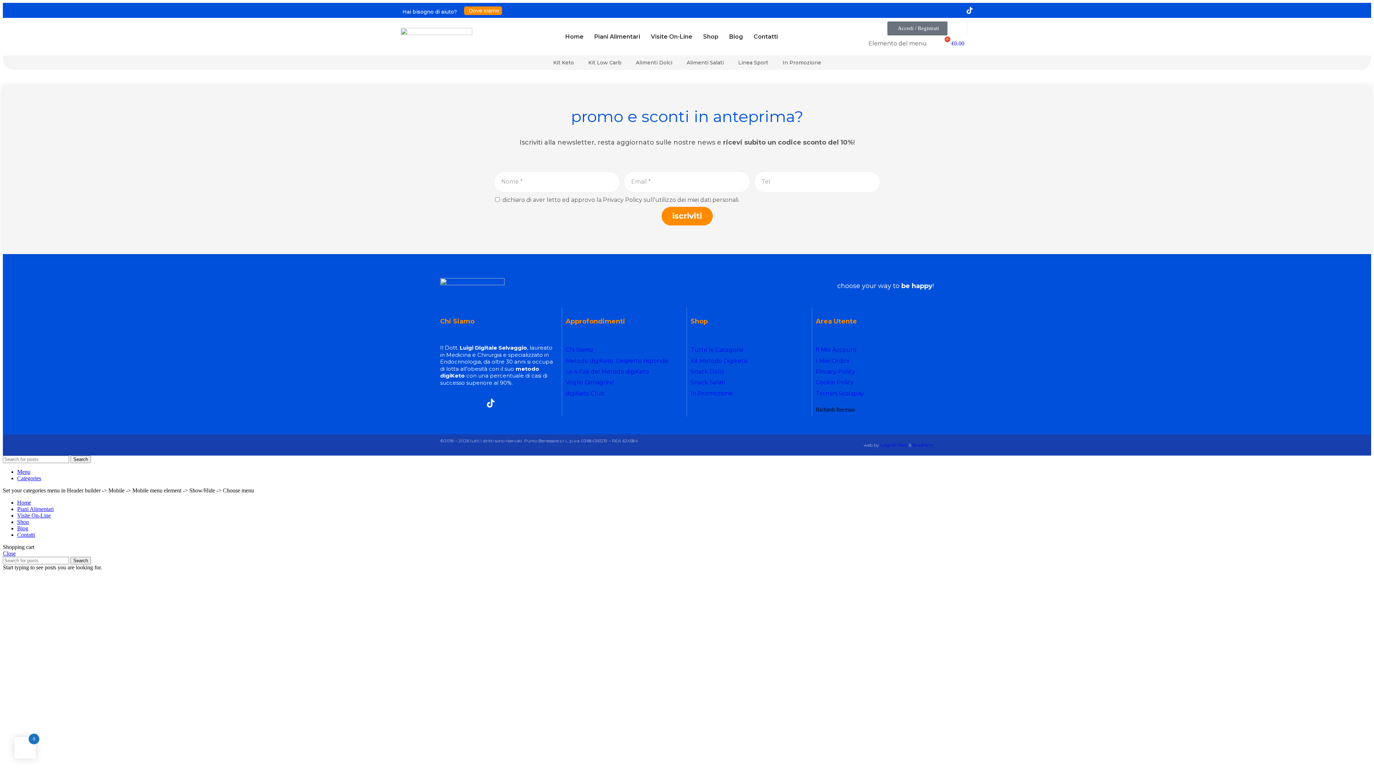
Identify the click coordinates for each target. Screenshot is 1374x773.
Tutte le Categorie (717, 349)
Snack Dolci (707, 371)
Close (9, 553)
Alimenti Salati (705, 62)
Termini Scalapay (840, 393)
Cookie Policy (835, 382)
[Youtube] (953, 10)
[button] (917, 28)
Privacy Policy (835, 371)
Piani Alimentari (617, 36)
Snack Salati (708, 382)
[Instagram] (937, 10)
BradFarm (923, 445)
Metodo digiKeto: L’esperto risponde (617, 361)
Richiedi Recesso (835, 410)
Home (574, 36)
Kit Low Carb (605, 62)
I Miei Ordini (832, 361)
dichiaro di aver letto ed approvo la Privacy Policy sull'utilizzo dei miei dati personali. (621, 199)
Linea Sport (753, 62)
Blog (736, 36)
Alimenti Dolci (654, 62)
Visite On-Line (671, 36)
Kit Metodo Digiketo (719, 361)
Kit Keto (563, 62)
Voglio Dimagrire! (590, 382)
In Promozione (802, 62)
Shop (710, 36)
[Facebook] (921, 10)
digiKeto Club (585, 393)
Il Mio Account (836, 349)
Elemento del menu (897, 43)
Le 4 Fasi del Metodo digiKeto (607, 371)
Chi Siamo (579, 349)
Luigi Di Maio (893, 445)
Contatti (766, 36)
